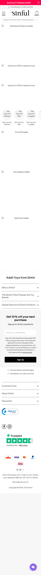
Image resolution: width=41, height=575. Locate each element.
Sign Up (20, 359)
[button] (38, 2)
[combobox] (18, 19)
